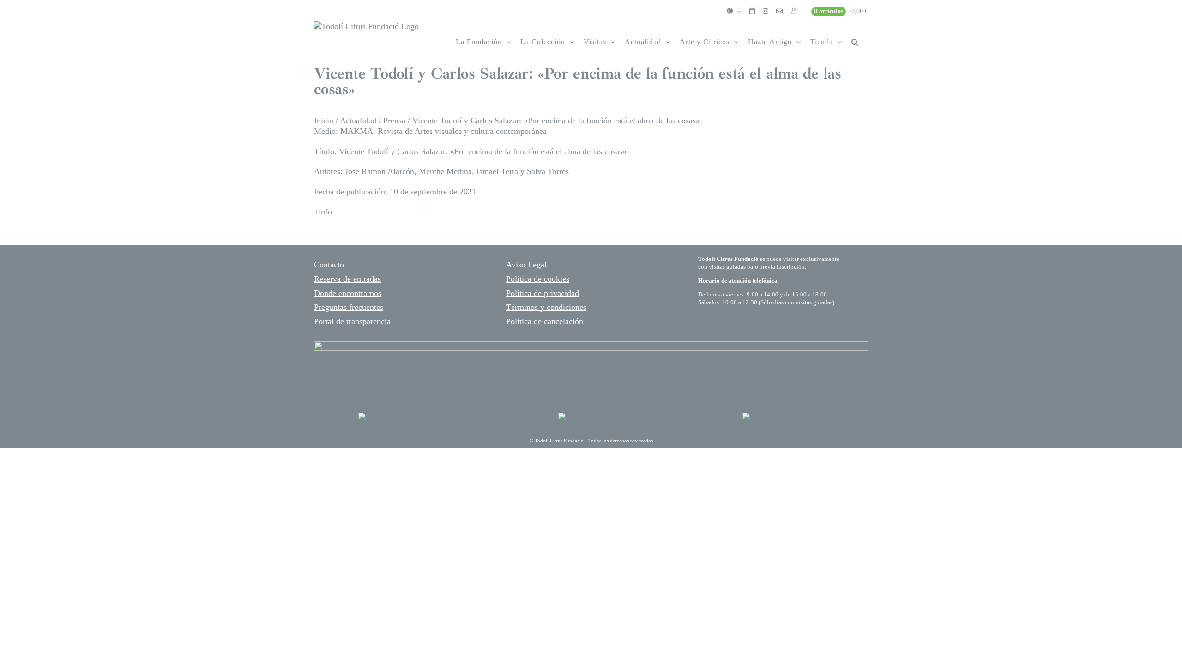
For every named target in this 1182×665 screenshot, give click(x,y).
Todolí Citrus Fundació (559, 440)
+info (323, 211)
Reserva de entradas (347, 279)
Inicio (323, 120)
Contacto (329, 264)
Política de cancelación (544, 321)
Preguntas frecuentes (348, 307)
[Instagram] (765, 11)
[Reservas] (752, 11)
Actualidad (358, 120)
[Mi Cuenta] (794, 11)
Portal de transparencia (352, 321)
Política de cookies (537, 279)
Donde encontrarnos (347, 293)
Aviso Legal (526, 264)
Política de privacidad (542, 293)
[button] (855, 42)
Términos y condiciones (546, 307)
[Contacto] (779, 11)
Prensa (394, 120)
